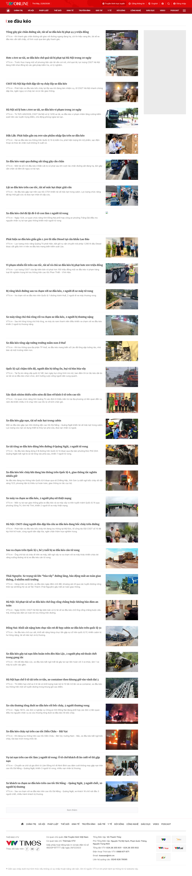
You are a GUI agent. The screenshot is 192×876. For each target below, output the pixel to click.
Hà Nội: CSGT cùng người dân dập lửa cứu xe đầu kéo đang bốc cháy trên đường (53, 524)
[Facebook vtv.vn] (163, 3)
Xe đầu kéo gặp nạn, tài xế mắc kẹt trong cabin (33, 420)
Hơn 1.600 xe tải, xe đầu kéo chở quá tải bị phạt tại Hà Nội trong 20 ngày (48, 57)
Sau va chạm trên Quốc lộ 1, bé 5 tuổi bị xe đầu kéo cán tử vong (43, 550)
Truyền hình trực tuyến (115, 4)
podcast (175, 10)
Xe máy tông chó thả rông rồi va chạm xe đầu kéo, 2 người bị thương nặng (49, 316)
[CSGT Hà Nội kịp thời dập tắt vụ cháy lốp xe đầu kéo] (122, 92)
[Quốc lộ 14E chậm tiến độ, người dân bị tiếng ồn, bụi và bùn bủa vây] (122, 377)
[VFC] (163, 839)
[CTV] (163, 848)
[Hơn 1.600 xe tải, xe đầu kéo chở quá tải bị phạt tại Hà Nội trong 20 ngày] (122, 66)
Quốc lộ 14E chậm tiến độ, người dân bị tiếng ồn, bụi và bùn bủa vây (46, 368)
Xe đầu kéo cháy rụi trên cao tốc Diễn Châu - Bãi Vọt (37, 731)
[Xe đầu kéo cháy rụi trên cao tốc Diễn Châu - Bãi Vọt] (122, 740)
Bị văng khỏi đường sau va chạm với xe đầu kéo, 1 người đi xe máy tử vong (49, 291)
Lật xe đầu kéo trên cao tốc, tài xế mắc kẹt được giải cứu (39, 187)
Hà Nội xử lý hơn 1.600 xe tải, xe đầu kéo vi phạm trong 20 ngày (43, 109)
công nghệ (136, 10)
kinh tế (70, 10)
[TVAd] (179, 839)
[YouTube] (32, 849)
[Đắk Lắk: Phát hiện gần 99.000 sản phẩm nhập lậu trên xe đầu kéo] (122, 144)
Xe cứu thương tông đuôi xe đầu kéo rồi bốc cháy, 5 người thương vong (47, 705)
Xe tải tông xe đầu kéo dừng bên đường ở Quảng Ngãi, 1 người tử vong (47, 446)
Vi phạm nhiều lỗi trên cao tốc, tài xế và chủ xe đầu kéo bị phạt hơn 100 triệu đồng (54, 265)
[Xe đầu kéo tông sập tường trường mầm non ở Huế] (122, 351)
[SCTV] (163, 857)
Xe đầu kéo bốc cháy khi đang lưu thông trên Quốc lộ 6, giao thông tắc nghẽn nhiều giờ (51, 474)
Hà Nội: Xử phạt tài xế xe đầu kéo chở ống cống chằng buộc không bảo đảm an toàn (52, 603)
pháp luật (44, 10)
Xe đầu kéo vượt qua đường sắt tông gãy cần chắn (35, 161)
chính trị (18, 10)
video (162, 10)
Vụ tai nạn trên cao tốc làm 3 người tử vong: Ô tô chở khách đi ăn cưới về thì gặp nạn (53, 759)
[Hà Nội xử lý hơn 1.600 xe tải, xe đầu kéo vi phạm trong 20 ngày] (122, 118)
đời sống (121, 10)
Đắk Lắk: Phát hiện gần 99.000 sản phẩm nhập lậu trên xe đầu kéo (45, 135)
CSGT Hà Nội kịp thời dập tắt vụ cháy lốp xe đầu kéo (36, 83)
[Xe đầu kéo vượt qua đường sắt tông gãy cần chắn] (122, 170)
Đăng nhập (181, 4)
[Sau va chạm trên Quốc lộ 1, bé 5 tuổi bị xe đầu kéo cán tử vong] (122, 558)
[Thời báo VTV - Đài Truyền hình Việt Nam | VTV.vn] (17, 3)
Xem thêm (72, 810)
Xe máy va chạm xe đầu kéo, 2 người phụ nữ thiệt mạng (38, 498)
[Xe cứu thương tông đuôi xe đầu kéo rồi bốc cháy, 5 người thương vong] (122, 714)
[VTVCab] (179, 848)
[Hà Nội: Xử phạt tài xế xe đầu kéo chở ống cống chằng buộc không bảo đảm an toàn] (122, 610)
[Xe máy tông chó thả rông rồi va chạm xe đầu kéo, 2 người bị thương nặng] (122, 325)
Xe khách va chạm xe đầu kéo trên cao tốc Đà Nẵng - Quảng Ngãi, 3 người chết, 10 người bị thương (54, 785)
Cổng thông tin (138, 4)
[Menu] (184, 10)
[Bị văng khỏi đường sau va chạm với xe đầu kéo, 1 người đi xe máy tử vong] (122, 299)
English (155, 4)
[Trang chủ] (8, 10)
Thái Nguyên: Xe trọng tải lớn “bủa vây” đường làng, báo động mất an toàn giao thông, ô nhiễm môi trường (53, 577)
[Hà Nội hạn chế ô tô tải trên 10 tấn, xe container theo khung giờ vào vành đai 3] (122, 688)
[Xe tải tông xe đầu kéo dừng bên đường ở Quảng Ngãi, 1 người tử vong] (122, 455)
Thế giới (57, 10)
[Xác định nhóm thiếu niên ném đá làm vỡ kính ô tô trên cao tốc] (122, 403)
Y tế (109, 10)
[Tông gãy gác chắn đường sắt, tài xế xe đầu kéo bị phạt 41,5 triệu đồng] (122, 40)
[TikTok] (38, 849)
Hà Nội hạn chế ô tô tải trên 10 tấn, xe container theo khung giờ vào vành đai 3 (52, 679)
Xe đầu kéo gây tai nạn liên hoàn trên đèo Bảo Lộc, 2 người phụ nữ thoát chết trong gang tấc (51, 655)
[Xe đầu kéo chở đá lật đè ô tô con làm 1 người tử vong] (122, 221)
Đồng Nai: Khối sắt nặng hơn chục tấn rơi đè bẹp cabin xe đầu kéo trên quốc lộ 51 (53, 627)
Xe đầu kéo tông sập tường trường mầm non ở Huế (36, 342)
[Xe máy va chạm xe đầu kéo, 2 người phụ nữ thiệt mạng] (122, 506)
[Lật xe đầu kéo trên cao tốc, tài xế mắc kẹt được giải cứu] (122, 196)
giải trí (99, 10)
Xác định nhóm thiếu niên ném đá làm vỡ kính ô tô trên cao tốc (43, 394)
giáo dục (150, 10)
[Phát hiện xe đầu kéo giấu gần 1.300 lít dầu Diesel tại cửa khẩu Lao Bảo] (122, 247)
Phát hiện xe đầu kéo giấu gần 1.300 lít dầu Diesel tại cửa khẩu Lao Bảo (47, 239)
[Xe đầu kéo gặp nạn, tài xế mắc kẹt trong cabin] (122, 429)
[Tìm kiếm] (169, 3)
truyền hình (84, 10)
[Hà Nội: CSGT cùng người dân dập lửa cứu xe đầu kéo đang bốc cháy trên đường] (122, 532)
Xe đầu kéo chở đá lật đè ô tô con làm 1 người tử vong (37, 213)
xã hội (31, 10)
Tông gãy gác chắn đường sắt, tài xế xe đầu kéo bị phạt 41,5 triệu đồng (47, 32)
